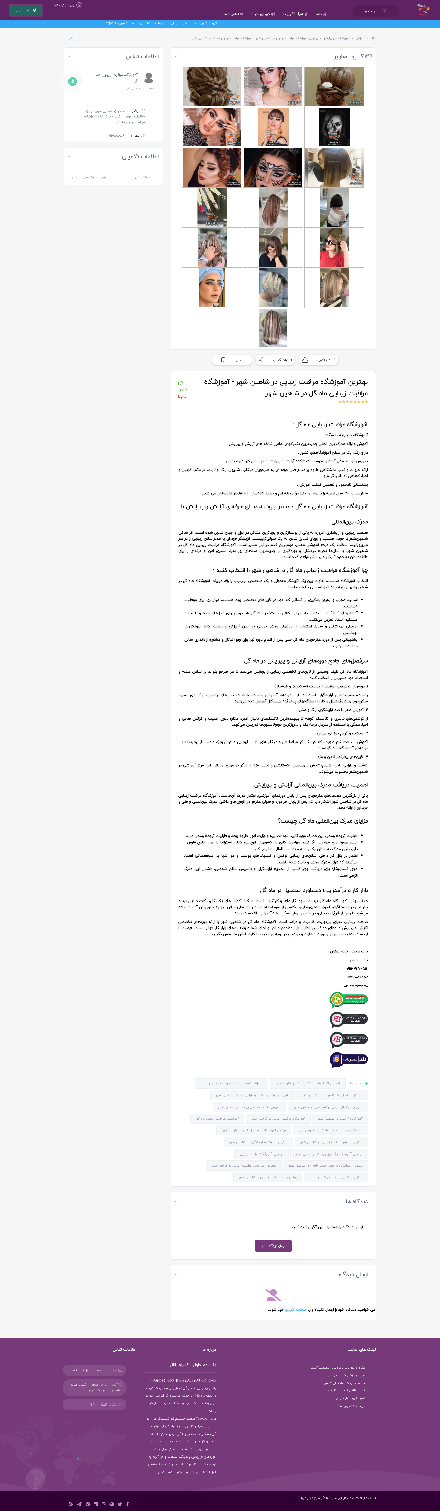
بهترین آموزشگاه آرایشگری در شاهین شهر (258, 1142)
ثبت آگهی (23, 10)
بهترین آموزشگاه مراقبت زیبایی (261, 1154)
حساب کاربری (295, 1309)
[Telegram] (79, 1505)
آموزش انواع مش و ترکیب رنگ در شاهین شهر (307, 1083)
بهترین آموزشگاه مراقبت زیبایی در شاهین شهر (243, 1165)
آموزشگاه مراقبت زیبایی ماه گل (217, 1118)
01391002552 (97, 1404)
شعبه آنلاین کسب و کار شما (346, 1390)
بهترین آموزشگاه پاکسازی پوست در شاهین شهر (329, 1154)
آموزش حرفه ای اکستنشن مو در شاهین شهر (331, 1095)
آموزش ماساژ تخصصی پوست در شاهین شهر (249, 1107)
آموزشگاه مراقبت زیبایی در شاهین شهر (278, 1118)
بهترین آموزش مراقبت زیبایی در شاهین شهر (331, 1142)
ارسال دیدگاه (277, 1246)
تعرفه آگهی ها (293, 14)
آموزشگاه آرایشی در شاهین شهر (340, 1118)
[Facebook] (127, 1505)
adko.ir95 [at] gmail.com (89, 1370)
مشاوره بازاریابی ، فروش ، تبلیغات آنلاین (337, 1367)
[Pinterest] (88, 1505)
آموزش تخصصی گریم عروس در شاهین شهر (231, 1083)
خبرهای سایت (260, 14)
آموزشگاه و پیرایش (337, 38)
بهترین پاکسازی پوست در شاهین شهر (336, 1177)
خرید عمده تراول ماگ (351, 1406)
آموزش (361, 38)
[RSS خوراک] (71, 1505)
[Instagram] (104, 1505)
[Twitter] (120, 1505)
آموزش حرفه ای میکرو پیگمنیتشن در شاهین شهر (328, 1107)
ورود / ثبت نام (64, 5)
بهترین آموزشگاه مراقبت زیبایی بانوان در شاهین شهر (325, 1165)
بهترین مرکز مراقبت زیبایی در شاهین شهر (268, 1177)
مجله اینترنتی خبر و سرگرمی (346, 1375)
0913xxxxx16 (116, 135)
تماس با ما (231, 14)
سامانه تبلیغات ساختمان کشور (345, 1383)
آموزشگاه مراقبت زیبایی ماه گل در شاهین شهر (330, 1130)
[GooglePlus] (111, 1505)
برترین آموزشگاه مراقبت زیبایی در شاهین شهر (254, 1130)
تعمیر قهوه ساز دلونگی (350, 1398)
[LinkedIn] (96, 1505)
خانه (319, 14)
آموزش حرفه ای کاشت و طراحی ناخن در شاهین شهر (252, 1095)
